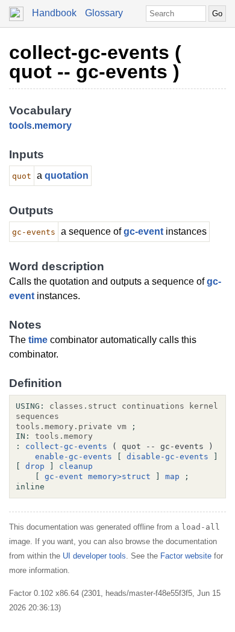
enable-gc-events (73, 456)
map (172, 476)
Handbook (54, 13)
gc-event (143, 231)
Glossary (104, 13)
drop (35, 466)
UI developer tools (94, 555)
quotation (67, 175)
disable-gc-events (167, 456)
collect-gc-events (66, 446)
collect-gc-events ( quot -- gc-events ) (95, 62)
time (38, 340)
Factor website (186, 555)
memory (53, 125)
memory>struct (119, 476)
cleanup (76, 466)
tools (20, 125)
